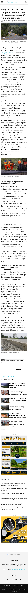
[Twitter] (16, 579)
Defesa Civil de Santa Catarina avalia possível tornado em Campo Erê (18, 385)
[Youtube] (20, 579)
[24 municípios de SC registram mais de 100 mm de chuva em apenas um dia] (5, 415)
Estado (2, 387)
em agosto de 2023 (8, 52)
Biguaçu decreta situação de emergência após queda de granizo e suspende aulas (14, 499)
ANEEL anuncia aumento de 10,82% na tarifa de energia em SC (17, 400)
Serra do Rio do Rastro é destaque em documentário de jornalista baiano (17, 407)
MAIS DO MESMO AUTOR (8, 379)
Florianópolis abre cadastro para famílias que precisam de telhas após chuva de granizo (12, 503)
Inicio (2, 6)
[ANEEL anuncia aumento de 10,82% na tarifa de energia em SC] (5, 400)
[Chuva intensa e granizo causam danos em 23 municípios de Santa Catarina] (5, 393)
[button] (26, 2)
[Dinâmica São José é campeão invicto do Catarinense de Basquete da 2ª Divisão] (5, 423)
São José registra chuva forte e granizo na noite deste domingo (12, 494)
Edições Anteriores (8, 585)
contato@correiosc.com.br (18, 569)
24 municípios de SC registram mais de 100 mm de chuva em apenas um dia (17, 415)
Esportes (3, 424)
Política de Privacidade (11, 587)
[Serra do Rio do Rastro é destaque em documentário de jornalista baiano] (5, 408)
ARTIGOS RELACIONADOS (8, 376)
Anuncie (16, 585)
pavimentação (4, 362)
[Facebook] (7, 579)
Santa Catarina (12, 362)
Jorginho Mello (20, 360)
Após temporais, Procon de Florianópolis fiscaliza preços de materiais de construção (13, 484)
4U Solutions (20, 587)
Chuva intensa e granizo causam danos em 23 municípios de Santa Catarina (18, 392)
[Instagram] (11, 579)
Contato (21, 585)
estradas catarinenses (10, 360)
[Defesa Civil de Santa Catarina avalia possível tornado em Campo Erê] (5, 385)
